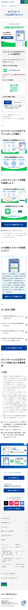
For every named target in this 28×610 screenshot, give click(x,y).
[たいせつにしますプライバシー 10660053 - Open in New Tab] (23, 606)
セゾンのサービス (12, 5)
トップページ (4, 5)
